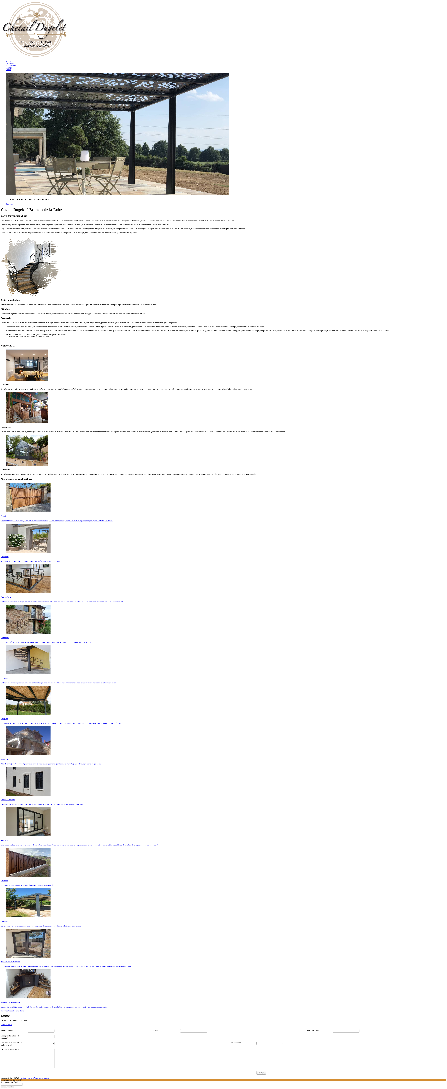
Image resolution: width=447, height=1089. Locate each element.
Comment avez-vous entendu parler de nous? (11, 1044)
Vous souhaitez (235, 1043)
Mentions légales (26, 1078)
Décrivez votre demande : (10, 1049)
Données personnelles (41, 1078)
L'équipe (9, 68)
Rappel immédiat (7, 1087)
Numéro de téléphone (314, 1030)
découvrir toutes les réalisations (12, 1011)
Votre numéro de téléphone (11, 1082)
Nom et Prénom (7, 1031)
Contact (8, 70)
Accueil (8, 61)
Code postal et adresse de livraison (10, 1037)
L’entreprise (10, 63)
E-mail (155, 1031)
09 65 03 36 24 (6, 1025)
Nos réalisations (11, 65)
